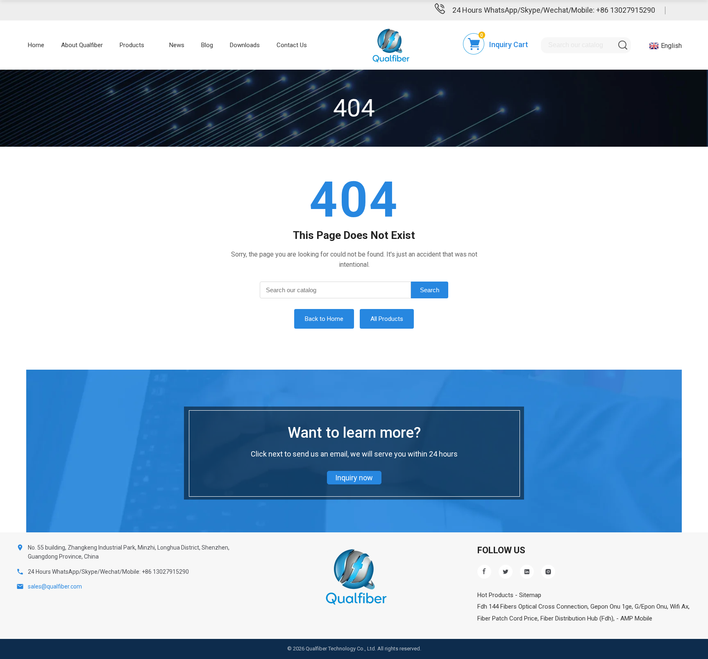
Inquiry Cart (508, 44)
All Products (386, 319)
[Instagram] (548, 572)
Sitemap (530, 595)
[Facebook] (484, 572)
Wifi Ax (679, 606)
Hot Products (495, 595)
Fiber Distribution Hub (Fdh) (576, 618)
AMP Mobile (636, 618)
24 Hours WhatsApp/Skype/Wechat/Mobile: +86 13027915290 (553, 10)
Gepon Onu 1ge (611, 606)
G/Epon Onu (651, 606)
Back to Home (324, 319)
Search (429, 289)
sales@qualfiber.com (55, 586)
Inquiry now (354, 477)
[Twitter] (506, 572)
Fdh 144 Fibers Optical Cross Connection (532, 606)
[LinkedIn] (527, 572)
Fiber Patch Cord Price (507, 618)
